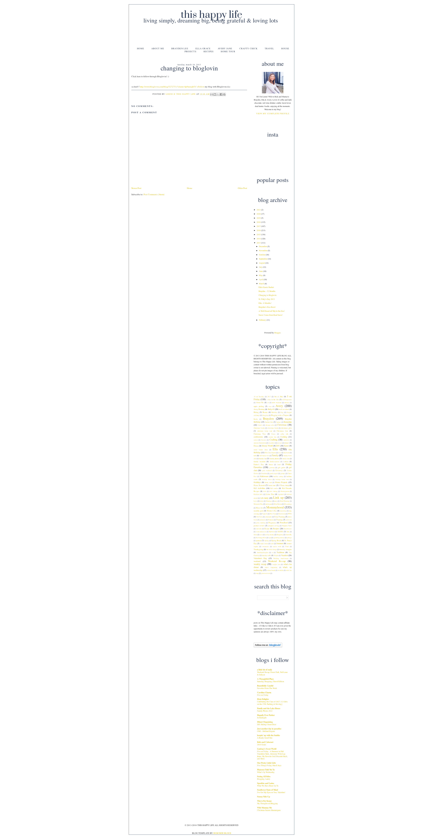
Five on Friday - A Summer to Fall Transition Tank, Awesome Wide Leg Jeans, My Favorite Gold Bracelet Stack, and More (272, 755)
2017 (259, 226)
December (263, 246)
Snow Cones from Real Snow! (271, 315)
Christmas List (282, 431)
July (261, 267)
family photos (274, 458)
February (263, 320)
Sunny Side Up (263, 796)
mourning (283, 511)
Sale (288, 532)
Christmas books (259, 428)
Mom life (259, 508)
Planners (271, 520)
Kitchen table (258, 494)
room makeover (261, 532)
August (262, 262)
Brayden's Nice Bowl (267, 307)
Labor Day (270, 494)
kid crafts (274, 488)
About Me (157, 48)
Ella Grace (203, 48)
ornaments (268, 517)
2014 (259, 238)
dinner (286, 443)
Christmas (282, 424)
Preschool (284, 522)
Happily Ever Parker (266, 715)
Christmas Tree (260, 434)
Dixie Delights (263, 699)
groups (283, 473)
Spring (267, 540)
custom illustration (260, 443)
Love (255, 501)
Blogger (277, 332)
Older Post (242, 188)
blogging (265, 415)
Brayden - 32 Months (267, 291)
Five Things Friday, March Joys (269, 765)
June (261, 271)
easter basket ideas (261, 450)
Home (140, 48)
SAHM (280, 531)
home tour (268, 482)
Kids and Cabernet (265, 742)
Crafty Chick (248, 48)
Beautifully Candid (265, 685)
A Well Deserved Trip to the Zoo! (272, 311)
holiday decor (267, 479)
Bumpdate (288, 421)
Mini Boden (278, 504)
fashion (285, 461)
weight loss (276, 564)
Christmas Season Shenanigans (269, 810)
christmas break (273, 428)
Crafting (273, 439)
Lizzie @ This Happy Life (181, 94)
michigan (268, 504)
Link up (278, 497)
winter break (271, 570)
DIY (278, 445)
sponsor (258, 540)
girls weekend (267, 470)
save (261, 535)
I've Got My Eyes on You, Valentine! (271, 792)
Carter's (260, 425)
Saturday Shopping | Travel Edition (270, 681)
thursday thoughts (285, 549)
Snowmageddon (261, 538)
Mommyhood (275, 507)
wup (257, 573)
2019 (259, 218)
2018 (259, 222)
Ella (275, 449)
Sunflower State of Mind (267, 789)
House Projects (281, 482)
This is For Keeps (264, 800)
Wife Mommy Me (264, 807)
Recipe (266, 528)
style (272, 543)
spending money (279, 538)
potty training (260, 523)
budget (278, 422)
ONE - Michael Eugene (266, 731)
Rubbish (272, 532)
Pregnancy (272, 522)
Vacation (284, 555)
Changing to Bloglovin (267, 295)
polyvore (289, 520)
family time (285, 459)
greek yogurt (274, 473)
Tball (287, 546)
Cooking (283, 436)
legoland (281, 494)
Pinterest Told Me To (266, 769)
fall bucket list (264, 456)
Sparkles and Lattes (265, 783)
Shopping (280, 535)
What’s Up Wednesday (265, 772)
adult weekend (276, 402)
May (261, 275)
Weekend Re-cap (277, 561)
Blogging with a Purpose (280, 415)
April (261, 279)
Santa (255, 535)
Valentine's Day (260, 558)
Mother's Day (272, 511)
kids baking (273, 491)
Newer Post (136, 188)
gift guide (281, 467)
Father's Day (259, 464)
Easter (286, 445)
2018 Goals (261, 744)
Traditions (280, 552)
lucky (261, 501)
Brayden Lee (179, 48)
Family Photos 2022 (264, 711)
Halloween (264, 476)
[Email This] (211, 94)
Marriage (269, 501)
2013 (259, 242)
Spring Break (276, 540)
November (263, 250)
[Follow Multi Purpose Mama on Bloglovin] (268, 646)
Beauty (265, 412)
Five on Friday (262, 695)
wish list (289, 570)
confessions (258, 436)
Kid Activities (259, 488)
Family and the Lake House (268, 708)
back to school (284, 409)
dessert (279, 443)
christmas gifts (286, 428)
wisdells (280, 570)
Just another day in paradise (269, 728)
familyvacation (274, 461)
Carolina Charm (264, 692)
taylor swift (277, 546)
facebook (286, 453)
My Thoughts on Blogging (267, 803)
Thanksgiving (258, 549)
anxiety (286, 402)
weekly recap (260, 564)
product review (259, 525)
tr (272, 552)
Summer (279, 543)
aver (270, 406)
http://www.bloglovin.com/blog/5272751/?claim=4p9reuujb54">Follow (171, 86)
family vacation (259, 461)
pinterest (262, 520)
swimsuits (265, 546)
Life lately (264, 498)
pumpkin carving (273, 526)
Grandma (264, 473)
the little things (271, 549)
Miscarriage (288, 504)
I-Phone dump (284, 485)
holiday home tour (282, 479)
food (278, 464)
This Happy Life (211, 15)
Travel (269, 48)
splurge (289, 538)
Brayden (268, 418)
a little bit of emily (264, 669)
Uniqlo (276, 555)
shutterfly (289, 535)
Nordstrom (281, 514)
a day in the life (273, 399)
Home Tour (228, 51)
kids (264, 491)
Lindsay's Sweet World (266, 748)
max (275, 501)
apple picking (259, 406)
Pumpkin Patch (287, 526)
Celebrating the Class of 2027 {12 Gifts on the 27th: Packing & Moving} (272, 702)
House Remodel (259, 485)
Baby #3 (271, 409)
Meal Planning (284, 501)
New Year (273, 514)
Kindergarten (285, 491)
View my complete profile (272, 113)
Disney (256, 446)
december (272, 443)
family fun (262, 458)
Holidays (257, 482)
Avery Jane (225, 48)
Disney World (267, 445)
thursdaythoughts (262, 552)
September (263, 258)
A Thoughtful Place (265, 679)
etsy (279, 453)
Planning (279, 520)
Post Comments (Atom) (154, 194)
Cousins (263, 440)
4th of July (278, 396)
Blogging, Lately (263, 779)
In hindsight (261, 717)
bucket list (269, 422)
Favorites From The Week (267, 688)
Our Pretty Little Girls (266, 762)
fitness (271, 464)
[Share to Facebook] (221, 94)
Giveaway (279, 470)
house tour (272, 485)
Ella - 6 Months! (265, 303)
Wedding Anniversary (280, 558)
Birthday (274, 412)
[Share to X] (218, 94)
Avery (279, 406)
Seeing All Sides (263, 776)
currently (286, 440)
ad (268, 402)
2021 (259, 209)
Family (275, 455)
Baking (256, 412)
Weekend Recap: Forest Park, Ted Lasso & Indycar (272, 673)
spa (270, 538)
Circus (273, 434)
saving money (269, 535)
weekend (257, 561)
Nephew (264, 514)
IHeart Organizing (265, 721)
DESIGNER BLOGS (222, 833)
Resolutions (288, 529)
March (262, 283)
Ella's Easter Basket (266, 287)
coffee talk (284, 434)
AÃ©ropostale (287, 400)
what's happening (271, 567)
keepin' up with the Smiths (268, 735)
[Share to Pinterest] (224, 94)
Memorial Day (258, 504)
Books (256, 419)
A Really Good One (264, 738)
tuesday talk (266, 555)
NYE (290, 514)
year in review (265, 573)
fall (255, 455)
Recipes (209, 51)
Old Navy (259, 517)
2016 (259, 230)
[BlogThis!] (214, 94)
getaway (272, 467)
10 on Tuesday (259, 397)
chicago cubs (270, 425)
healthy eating (278, 476)
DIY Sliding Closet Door (266, 724)
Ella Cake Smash (270, 453)
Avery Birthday (259, 409)
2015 (259, 234)
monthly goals (259, 511)
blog (281, 412)
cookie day (272, 437)
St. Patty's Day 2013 (267, 299)
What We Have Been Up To (267, 785)
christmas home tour (264, 431)
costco (256, 440)
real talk (259, 529)
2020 (259, 213)
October (262, 254)
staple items (264, 543)
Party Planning (279, 517)
